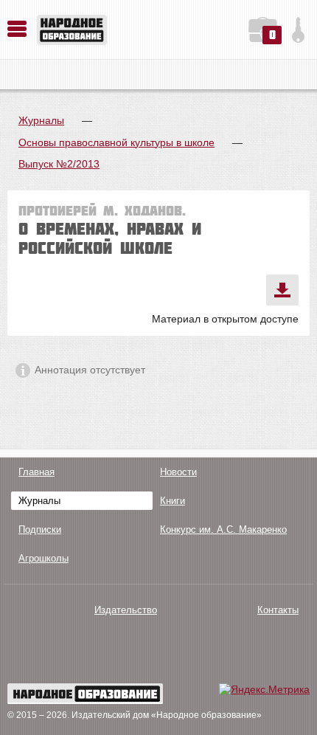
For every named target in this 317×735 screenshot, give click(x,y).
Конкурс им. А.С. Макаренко (223, 529)
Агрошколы (43, 558)
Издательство (125, 609)
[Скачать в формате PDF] (282, 290)
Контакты (278, 609)
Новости (178, 471)
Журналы (41, 120)
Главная (36, 471)
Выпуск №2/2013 (59, 164)
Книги (172, 500)
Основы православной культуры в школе (116, 142)
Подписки (39, 529)
